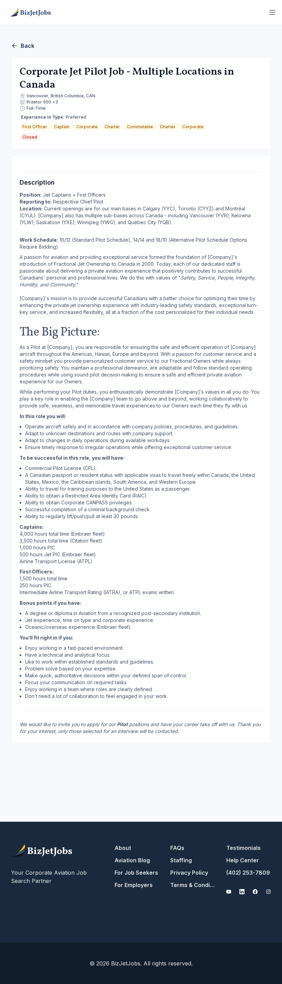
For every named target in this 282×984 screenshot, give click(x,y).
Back (27, 45)
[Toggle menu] (272, 12)
